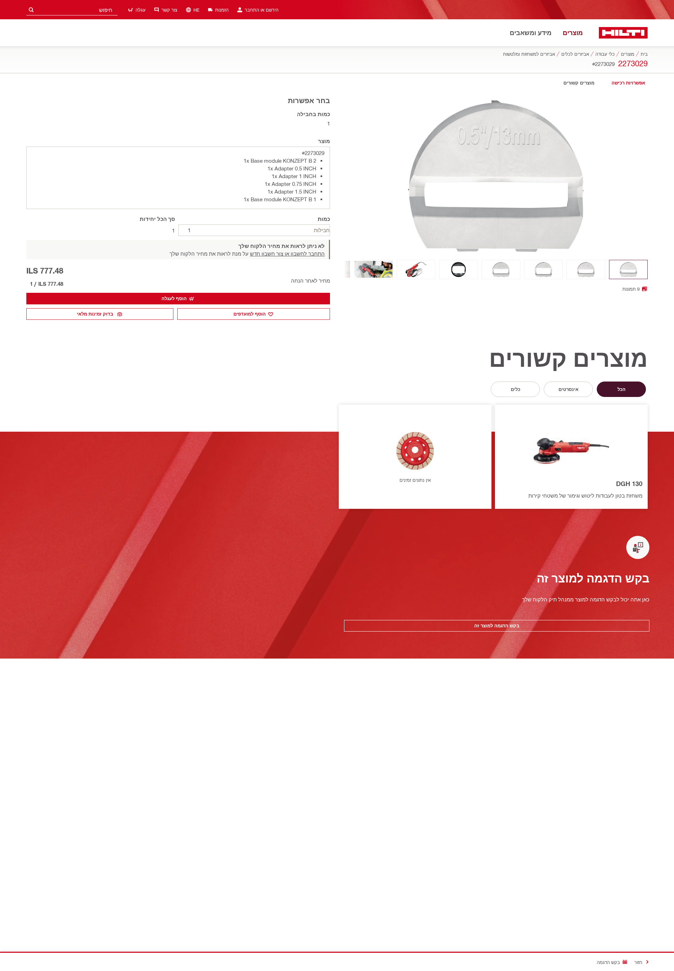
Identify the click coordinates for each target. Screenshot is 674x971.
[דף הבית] (623, 33)
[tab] (628, 83)
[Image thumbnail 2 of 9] (586, 269)
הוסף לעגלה (174, 298)
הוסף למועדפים (249, 314)
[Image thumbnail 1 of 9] (628, 269)
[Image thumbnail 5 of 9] (458, 269)
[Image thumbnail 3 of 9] (543, 269)
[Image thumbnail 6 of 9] (416, 269)
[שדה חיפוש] (31, 9)
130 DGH (629, 483)
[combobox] (72, 9)
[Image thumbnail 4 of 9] (501, 269)
